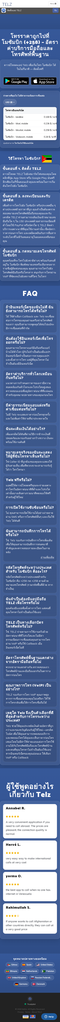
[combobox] (10, 102)
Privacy (21, 1012)
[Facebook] (30, 998)
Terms (27, 1012)
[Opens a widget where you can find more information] (49, 1017)
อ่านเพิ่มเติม (47, 557)
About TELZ (37, 1012)
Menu (54, 4)
